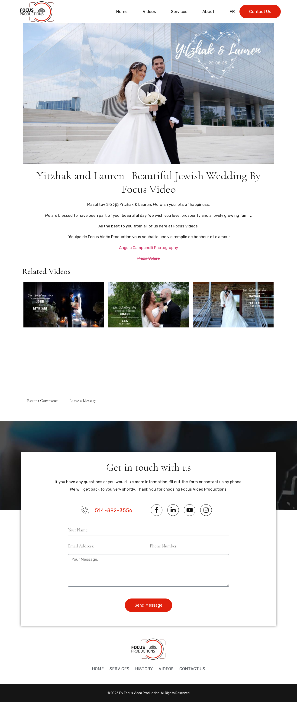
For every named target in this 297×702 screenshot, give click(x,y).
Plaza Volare (148, 258)
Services (179, 11)
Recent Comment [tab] (42, 400)
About (208, 11)
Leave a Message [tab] (83, 400)
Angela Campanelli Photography (148, 247)
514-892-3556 (113, 510)
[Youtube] (189, 510)
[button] (148, 93)
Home (122, 11)
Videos (149, 11)
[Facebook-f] (156, 510)
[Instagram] (206, 510)
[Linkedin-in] (173, 510)
